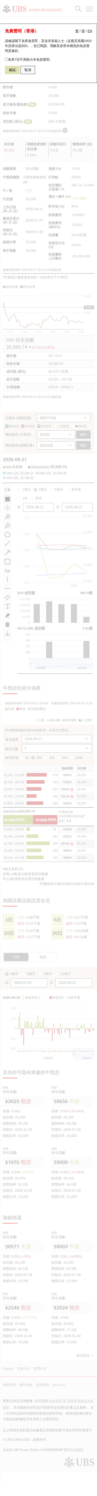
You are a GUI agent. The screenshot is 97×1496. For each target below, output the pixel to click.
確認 (12, 70)
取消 (27, 70)
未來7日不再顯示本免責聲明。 (30, 59)
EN (90, 31)
